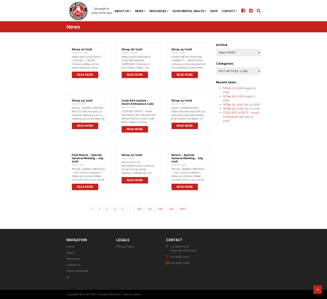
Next (183, 208)
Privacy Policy (125, 246)
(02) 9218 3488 (179, 262)
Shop (214, 11)
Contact (228, 11)
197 (150, 208)
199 (171, 208)
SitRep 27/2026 (233, 88)
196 (139, 208)
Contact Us (73, 265)
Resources (158, 11)
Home (70, 246)
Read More (85, 74)
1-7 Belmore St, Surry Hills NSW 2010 (183, 248)
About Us (122, 11)
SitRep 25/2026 (233, 104)
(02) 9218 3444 (179, 256)
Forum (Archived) (77, 271)
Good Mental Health (188, 11)
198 (160, 208)
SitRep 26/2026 (233, 96)
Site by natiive (132, 294)
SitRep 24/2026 (233, 108)
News (139, 11)
